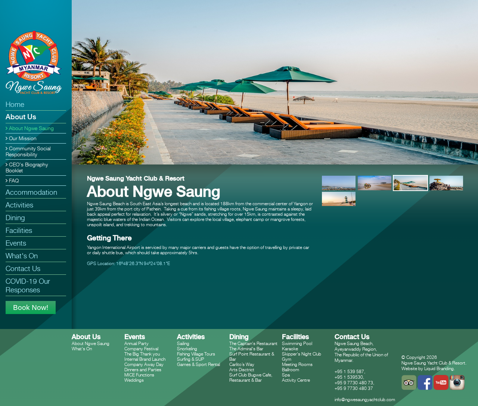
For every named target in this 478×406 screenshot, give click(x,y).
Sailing (183, 343)
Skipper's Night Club (301, 354)
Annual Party (136, 343)
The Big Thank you (142, 354)
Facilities (19, 230)
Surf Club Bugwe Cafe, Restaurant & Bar (250, 377)
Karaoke (290, 348)
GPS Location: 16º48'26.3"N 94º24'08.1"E (128, 263)
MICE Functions (139, 375)
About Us (21, 117)
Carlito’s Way (241, 364)
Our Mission (22, 138)
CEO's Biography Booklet (27, 167)
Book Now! (30, 307)
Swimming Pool (297, 343)
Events (16, 243)
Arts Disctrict (241, 369)
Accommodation (31, 192)
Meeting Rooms (297, 364)
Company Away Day (144, 364)
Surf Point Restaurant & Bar (251, 356)
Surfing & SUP (190, 359)
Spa (286, 375)
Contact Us (23, 268)
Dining (15, 217)
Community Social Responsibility (28, 151)
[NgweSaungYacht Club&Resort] (35, 63)
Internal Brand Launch (144, 359)
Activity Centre (296, 380)
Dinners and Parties (142, 369)
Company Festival (141, 348)
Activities (19, 204)
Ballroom (290, 369)
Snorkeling (187, 348)
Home (15, 104)
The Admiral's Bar (246, 348)
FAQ (13, 181)
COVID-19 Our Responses (28, 285)
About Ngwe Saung (30, 128)
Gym (286, 359)
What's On (22, 255)
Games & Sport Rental (198, 364)
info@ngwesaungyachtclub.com (365, 399)
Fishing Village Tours (196, 354)
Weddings (134, 380)
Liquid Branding (439, 368)
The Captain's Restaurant (253, 343)
